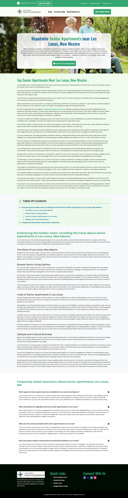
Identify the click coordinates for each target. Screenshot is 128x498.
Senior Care (57, 483)
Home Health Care (73, 12)
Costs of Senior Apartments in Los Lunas (41, 216)
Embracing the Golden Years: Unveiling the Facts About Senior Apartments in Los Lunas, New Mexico (62, 207)
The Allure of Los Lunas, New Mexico (39, 210)
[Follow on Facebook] (84, 477)
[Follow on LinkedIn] (91, 477)
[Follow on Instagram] (95, 477)
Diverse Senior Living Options (36, 213)
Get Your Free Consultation (65, 63)
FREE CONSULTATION (102, 11)
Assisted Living (59, 12)
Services (84, 3)
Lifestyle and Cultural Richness (37, 219)
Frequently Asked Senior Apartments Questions (41, 222)
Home (50, 12)
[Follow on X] (88, 477)
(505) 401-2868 (44, 3)
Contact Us (107, 3)
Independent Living (60, 486)
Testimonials (95, 3)
